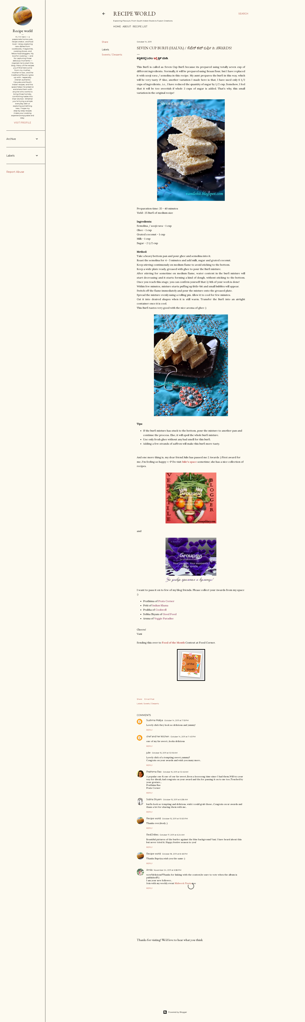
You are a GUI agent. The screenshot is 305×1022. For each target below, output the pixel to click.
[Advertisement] (191, 972)
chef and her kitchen (157, 736)
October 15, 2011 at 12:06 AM (164, 753)
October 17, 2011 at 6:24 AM (172, 835)
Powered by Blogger (177, 1012)
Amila (149, 870)
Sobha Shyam (154, 799)
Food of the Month (173, 642)
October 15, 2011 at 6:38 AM (175, 799)
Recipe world (134, 13)
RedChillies (152, 834)
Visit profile (22, 122)
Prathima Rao (154, 771)
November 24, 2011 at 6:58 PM (167, 870)
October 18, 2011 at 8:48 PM (174, 854)
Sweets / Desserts (112, 54)
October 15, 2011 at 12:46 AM (175, 772)
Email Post (149, 699)
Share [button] (105, 42)
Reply (149, 730)
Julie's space (189, 461)
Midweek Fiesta (183, 883)
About (127, 26)
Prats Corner (166, 601)
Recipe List (140, 26)
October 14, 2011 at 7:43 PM (183, 736)
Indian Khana (160, 605)
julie (148, 752)
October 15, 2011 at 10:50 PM (175, 818)
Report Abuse (15, 171)
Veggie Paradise (164, 618)
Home (117, 26)
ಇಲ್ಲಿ (155, 58)
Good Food (169, 614)
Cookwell (161, 609)
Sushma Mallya (154, 720)
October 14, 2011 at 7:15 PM (176, 720)
